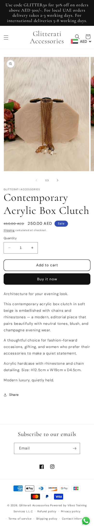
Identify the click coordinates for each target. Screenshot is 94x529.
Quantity (10, 238)
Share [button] (14, 394)
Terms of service (20, 518)
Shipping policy (47, 518)
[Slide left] (36, 180)
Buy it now (47, 279)
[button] (6, 37)
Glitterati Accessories (34, 505)
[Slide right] (57, 180)
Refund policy (46, 511)
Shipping (9, 230)
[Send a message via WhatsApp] (86, 521)
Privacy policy (71, 511)
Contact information (76, 518)
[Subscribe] (74, 448)
